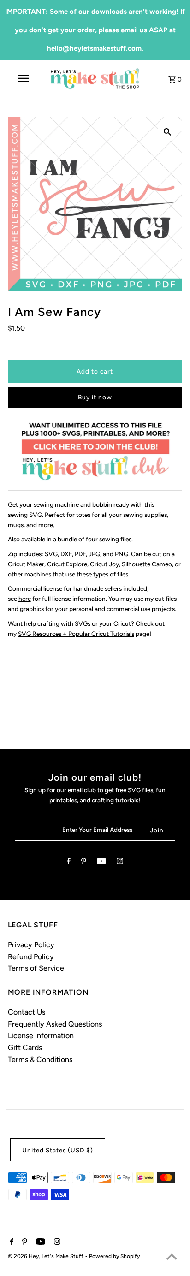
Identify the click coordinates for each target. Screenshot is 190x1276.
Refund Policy (31, 956)
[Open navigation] (24, 78)
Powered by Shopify (114, 1256)
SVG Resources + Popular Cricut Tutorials (76, 633)
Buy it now (95, 397)
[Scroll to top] (171, 1257)
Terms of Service (36, 968)
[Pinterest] (83, 863)
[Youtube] (101, 863)
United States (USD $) (57, 1150)
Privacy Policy (31, 944)
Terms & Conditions (40, 1059)
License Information (41, 1035)
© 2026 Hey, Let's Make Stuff (46, 1256)
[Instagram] (120, 863)
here (24, 598)
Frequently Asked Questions (55, 1024)
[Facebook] (69, 863)
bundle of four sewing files (94, 539)
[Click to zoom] (167, 131)
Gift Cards (25, 1047)
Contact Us (26, 1012)
